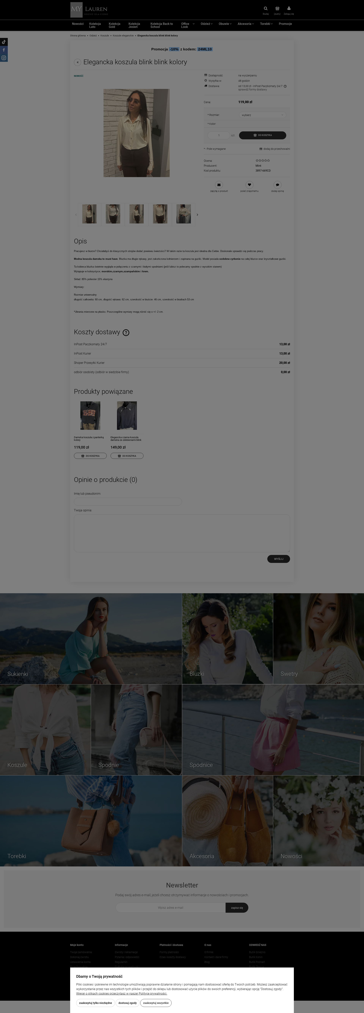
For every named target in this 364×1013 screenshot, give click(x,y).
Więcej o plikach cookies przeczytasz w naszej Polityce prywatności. (121, 993)
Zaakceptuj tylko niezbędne (95, 1002)
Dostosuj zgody (127, 1002)
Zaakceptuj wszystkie (156, 1002)
